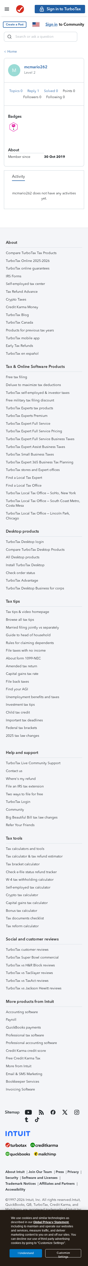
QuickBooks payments (23, 1027)
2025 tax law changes (22, 736)
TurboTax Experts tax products (29, 408)
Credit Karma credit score (26, 1051)
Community (15, 810)
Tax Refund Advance (22, 292)
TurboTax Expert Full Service (28, 424)
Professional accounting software (31, 1043)
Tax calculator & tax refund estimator (34, 856)
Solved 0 (51, 91)
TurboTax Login (18, 802)
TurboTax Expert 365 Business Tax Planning (39, 462)
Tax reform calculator (22, 926)
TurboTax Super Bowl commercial (32, 957)
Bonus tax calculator (21, 911)
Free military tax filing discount (30, 400)
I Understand (26, 1253)
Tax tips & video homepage (27, 612)
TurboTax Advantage (22, 580)
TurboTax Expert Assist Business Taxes (35, 447)
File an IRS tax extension (25, 786)
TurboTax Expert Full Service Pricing (34, 431)
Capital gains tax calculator (27, 903)
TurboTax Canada (19, 322)
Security (11, 1178)
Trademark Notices (20, 1184)
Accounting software (22, 1012)
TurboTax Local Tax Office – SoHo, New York (41, 493)
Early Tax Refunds (19, 346)
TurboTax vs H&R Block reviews (30, 965)
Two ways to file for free (24, 794)
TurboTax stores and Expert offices (33, 470)
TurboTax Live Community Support (33, 763)
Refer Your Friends (20, 825)
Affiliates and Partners (57, 1184)
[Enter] (9, 37)
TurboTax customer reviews (27, 950)
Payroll (11, 1020)
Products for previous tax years (30, 330)
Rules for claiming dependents (30, 643)
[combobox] (40, 37)
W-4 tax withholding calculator (30, 880)
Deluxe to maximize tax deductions (33, 385)
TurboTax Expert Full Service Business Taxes (40, 439)
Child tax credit (18, 712)
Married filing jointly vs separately (32, 627)
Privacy (73, 1172)
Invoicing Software (20, 1089)
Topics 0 (16, 91)
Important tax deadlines (24, 720)
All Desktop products (22, 557)
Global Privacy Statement (51, 1222)
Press (60, 1172)
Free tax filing (16, 377)
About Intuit (15, 1172)
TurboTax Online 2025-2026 (28, 261)
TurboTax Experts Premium (26, 416)
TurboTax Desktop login (25, 542)
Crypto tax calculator (22, 895)
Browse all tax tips (20, 620)
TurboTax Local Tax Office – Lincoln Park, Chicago (38, 515)
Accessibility (15, 1189)
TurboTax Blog (17, 315)
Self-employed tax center (25, 284)
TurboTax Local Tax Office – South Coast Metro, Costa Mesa (43, 503)
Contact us (14, 771)
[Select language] (36, 24)
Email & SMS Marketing (24, 1074)
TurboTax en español (22, 354)
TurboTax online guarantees (27, 268)
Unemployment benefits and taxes (32, 697)
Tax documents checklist (25, 918)
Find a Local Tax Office (24, 485)
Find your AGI (17, 689)
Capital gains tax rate (22, 674)
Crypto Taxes (16, 299)
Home (12, 51)
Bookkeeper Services (22, 1081)
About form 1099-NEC (23, 658)
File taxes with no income (26, 650)
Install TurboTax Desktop (25, 565)
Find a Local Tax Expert (24, 478)
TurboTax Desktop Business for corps (35, 588)
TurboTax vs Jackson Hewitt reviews (33, 988)
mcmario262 (35, 67)
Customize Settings (63, 1254)
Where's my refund (21, 779)
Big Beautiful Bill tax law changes (31, 817)
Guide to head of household (28, 635)
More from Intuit (18, 1066)
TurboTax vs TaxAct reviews (27, 981)
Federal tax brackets (21, 728)
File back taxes (17, 682)
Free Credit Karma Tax (23, 1058)
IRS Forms (13, 276)
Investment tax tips (20, 705)
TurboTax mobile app (23, 338)
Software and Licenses (39, 1178)
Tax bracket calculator (23, 864)
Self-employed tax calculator (28, 887)
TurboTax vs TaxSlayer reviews (29, 973)
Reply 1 (33, 91)
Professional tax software (25, 1035)
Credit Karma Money (22, 307)
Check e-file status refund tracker (31, 872)
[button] (14, 25)
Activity (18, 176)
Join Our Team (40, 1172)
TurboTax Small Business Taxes (30, 454)
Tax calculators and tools (25, 849)
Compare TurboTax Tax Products (31, 253)
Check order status (20, 573)
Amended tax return (21, 666)
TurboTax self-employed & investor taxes (37, 393)
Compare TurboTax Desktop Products (35, 550)
